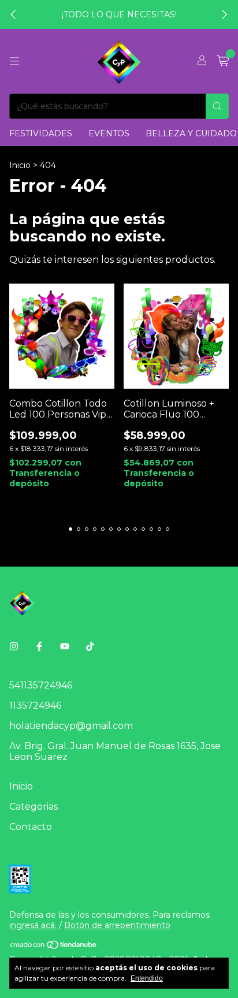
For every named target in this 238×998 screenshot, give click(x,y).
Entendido (147, 978)
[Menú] (14, 61)
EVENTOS (108, 133)
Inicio (20, 165)
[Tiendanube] (54, 946)
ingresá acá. (33, 925)
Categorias (33, 806)
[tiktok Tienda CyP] (90, 646)
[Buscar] (217, 106)
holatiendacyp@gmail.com (71, 725)
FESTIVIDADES (40, 133)
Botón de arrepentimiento (117, 925)
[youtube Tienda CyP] (64, 646)
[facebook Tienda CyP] (39, 646)
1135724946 (35, 705)
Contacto (30, 826)
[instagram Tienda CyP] (13, 646)
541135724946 (40, 685)
